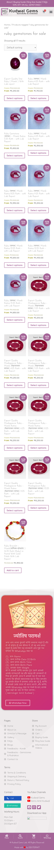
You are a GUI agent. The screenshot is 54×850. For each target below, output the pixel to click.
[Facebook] (29, 807)
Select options (14, 98)
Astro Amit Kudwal (40, 801)
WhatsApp (47, 838)
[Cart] (33, 835)
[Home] (6, 835)
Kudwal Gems (37, 797)
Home (7, 24)
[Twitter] (39, 807)
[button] (51, 11)
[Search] (20, 835)
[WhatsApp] (47, 835)
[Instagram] (34, 807)
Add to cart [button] (13, 570)
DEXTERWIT (34, 848)
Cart (33, 838)
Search (20, 838)
